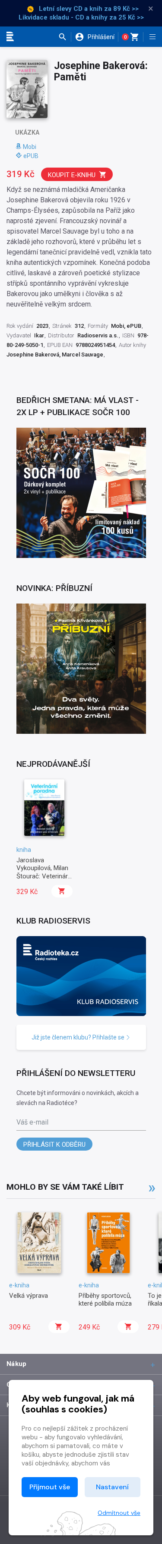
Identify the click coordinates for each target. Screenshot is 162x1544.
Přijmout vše (49, 1486)
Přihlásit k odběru (54, 1144)
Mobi (29, 146)
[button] (64, 37)
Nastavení (112, 1486)
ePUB (30, 155)
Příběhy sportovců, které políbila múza (105, 1299)
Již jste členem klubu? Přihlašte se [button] (79, 1037)
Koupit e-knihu (71, 175)
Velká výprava (28, 1296)
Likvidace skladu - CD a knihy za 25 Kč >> (81, 17)
